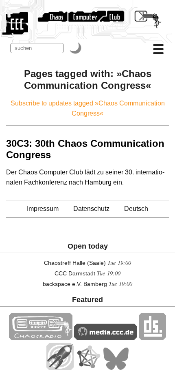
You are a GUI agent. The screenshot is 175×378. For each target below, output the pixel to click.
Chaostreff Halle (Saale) (75, 263)
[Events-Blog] (60, 368)
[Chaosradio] (40, 337)
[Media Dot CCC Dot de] (105, 337)
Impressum (43, 208)
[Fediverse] (88, 368)
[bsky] (116, 368)
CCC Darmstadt (75, 273)
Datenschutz (91, 208)
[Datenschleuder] (152, 337)
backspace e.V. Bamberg (75, 284)
